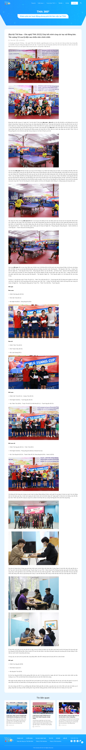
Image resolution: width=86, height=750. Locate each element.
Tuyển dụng (40, 3)
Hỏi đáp (67, 3)
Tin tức (60, 3)
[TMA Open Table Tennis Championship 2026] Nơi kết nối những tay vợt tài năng (16, 716)
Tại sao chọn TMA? (50, 3)
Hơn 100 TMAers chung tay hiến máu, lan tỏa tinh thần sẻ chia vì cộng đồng (69, 716)
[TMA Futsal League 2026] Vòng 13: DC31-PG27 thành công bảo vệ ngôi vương (41, 717)
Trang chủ (33, 3)
